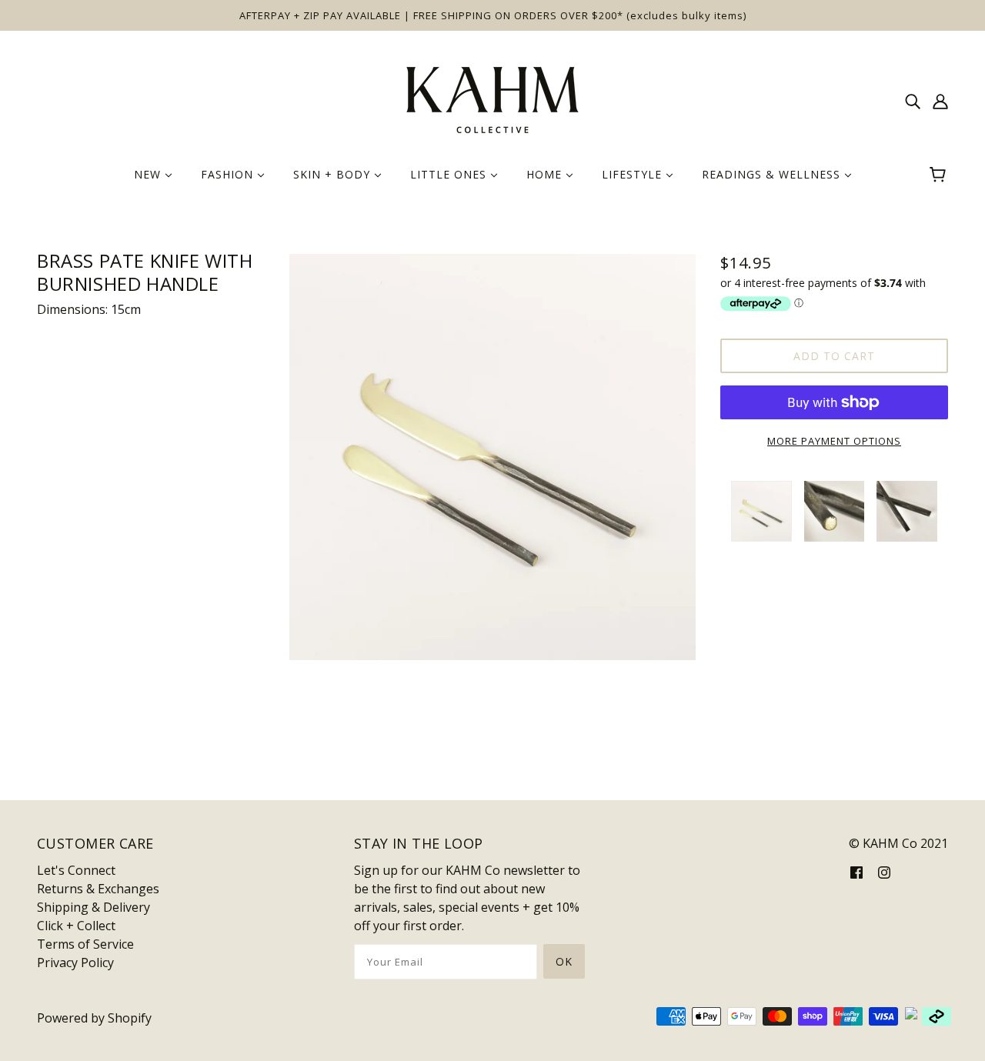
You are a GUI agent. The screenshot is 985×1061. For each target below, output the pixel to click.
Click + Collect (76, 925)
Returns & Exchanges (98, 888)
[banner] (492, 98)
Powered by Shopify (94, 1017)
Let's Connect (76, 870)
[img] (913, 100)
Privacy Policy (75, 962)
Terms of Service (85, 944)
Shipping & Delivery (93, 907)
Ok (564, 961)
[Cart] (940, 175)
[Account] (940, 100)
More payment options (834, 441)
